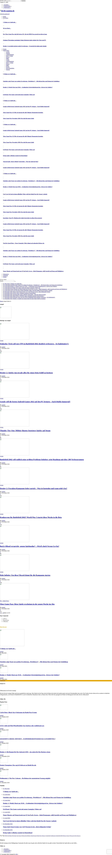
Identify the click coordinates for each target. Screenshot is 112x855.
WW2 (6, 835)
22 (3, 612)
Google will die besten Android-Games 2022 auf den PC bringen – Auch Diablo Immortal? (26, 106)
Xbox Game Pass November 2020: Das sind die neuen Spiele (18, 118)
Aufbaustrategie (10, 61)
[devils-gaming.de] (7, 11)
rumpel (3, 347)
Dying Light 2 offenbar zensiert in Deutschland (15, 155)
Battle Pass (39, 835)
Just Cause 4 (19, 835)
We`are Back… (7, 28)
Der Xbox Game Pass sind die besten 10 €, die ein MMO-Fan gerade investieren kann (25, 34)
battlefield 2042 (59, 835)
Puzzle (7, 67)
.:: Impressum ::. (7, 7)
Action (7, 60)
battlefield (48, 835)
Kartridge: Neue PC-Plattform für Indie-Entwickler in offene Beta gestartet (22, 218)
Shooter (8, 69)
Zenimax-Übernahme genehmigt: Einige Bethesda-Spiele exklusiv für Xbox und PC (24, 40)
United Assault (34, 835)
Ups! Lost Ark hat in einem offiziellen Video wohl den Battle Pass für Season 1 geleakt (25, 194)
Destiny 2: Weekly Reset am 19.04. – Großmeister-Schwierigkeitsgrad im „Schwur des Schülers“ (27, 87)
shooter (67, 835)
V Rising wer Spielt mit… (9, 22)
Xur (76, 835)
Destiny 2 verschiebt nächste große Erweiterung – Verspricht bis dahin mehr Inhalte (24, 46)
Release (64, 835)
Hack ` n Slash (9, 62)
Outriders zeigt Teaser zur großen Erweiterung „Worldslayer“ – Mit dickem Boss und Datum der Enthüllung (31, 81)
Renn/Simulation (10, 68)
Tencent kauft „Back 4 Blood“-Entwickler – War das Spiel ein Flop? (20, 161)
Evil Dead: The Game (11, 835)
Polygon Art (72, 835)
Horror (7, 64)
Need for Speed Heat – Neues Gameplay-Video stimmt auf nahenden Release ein (23, 243)
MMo (7, 65)
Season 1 (79, 835)
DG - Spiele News (4, 601)
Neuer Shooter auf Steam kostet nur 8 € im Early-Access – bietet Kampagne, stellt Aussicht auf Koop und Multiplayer (33, 271)
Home (1, 301)
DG (17, 854)
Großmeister (53, 835)
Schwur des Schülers (26, 835)
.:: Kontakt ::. (6, 4)
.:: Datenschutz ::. (7, 6)
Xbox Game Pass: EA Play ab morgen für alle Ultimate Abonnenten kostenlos (23, 112)
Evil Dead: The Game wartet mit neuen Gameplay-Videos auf (19, 94)
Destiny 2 (44, 835)
